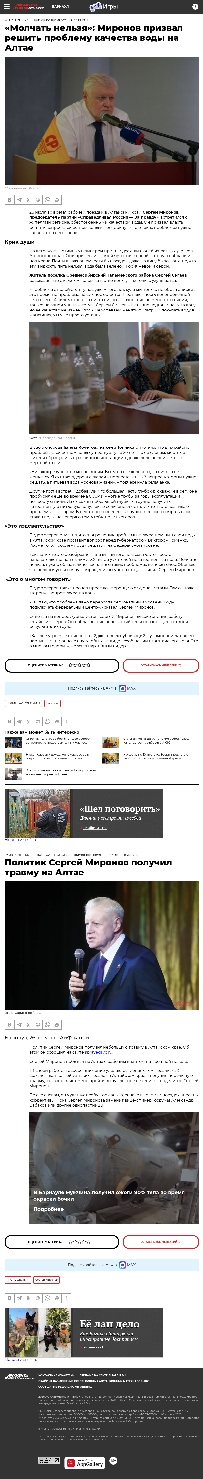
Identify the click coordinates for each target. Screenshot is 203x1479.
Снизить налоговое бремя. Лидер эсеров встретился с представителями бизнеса (58, 740)
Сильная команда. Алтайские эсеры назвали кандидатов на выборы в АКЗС (157, 740)
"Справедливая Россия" (23, 188)
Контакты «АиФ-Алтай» (56, 1375)
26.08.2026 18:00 (17, 854)
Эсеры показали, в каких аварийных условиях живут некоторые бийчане (61, 772)
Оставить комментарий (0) (161, 665)
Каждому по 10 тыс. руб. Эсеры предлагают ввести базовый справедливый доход (156, 756)
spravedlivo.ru (98, 1052)
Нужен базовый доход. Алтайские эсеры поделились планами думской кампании (58, 756)
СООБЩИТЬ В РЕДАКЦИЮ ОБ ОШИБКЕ (65, 1386)
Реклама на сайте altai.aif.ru (103, 1375)
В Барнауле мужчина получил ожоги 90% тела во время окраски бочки (109, 1195)
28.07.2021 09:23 (16, 20)
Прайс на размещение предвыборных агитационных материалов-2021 (93, 1381)
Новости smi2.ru (21, 839)
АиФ (37, 1013)
